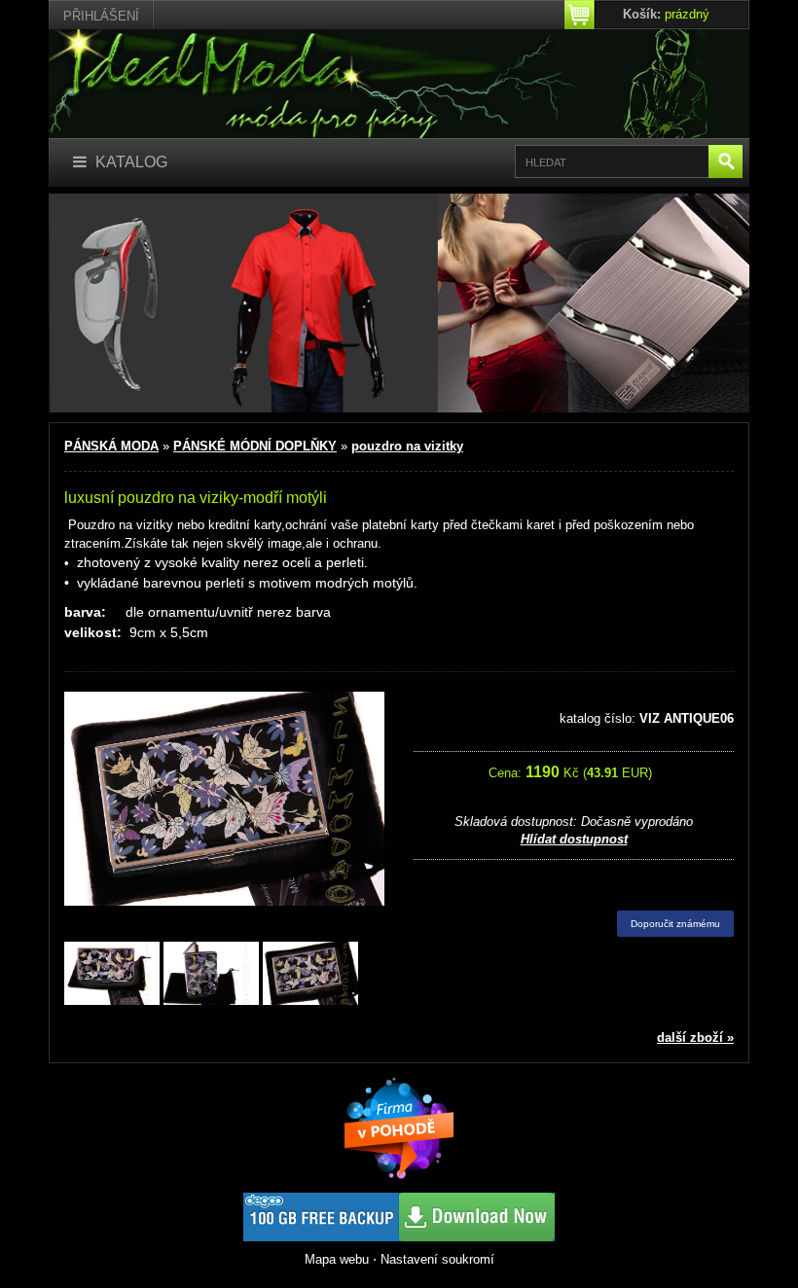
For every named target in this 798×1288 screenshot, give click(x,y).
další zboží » (695, 1037)
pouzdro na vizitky (407, 446)
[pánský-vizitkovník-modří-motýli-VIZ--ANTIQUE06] (112, 974)
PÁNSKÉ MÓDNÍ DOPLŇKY (255, 446)
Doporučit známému (675, 923)
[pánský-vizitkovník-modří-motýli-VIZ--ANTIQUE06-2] (310, 974)
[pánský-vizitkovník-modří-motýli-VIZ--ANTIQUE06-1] (211, 974)
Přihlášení (101, 16)
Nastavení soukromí (437, 1259)
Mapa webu (337, 1259)
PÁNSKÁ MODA (111, 446)
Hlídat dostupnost (574, 839)
